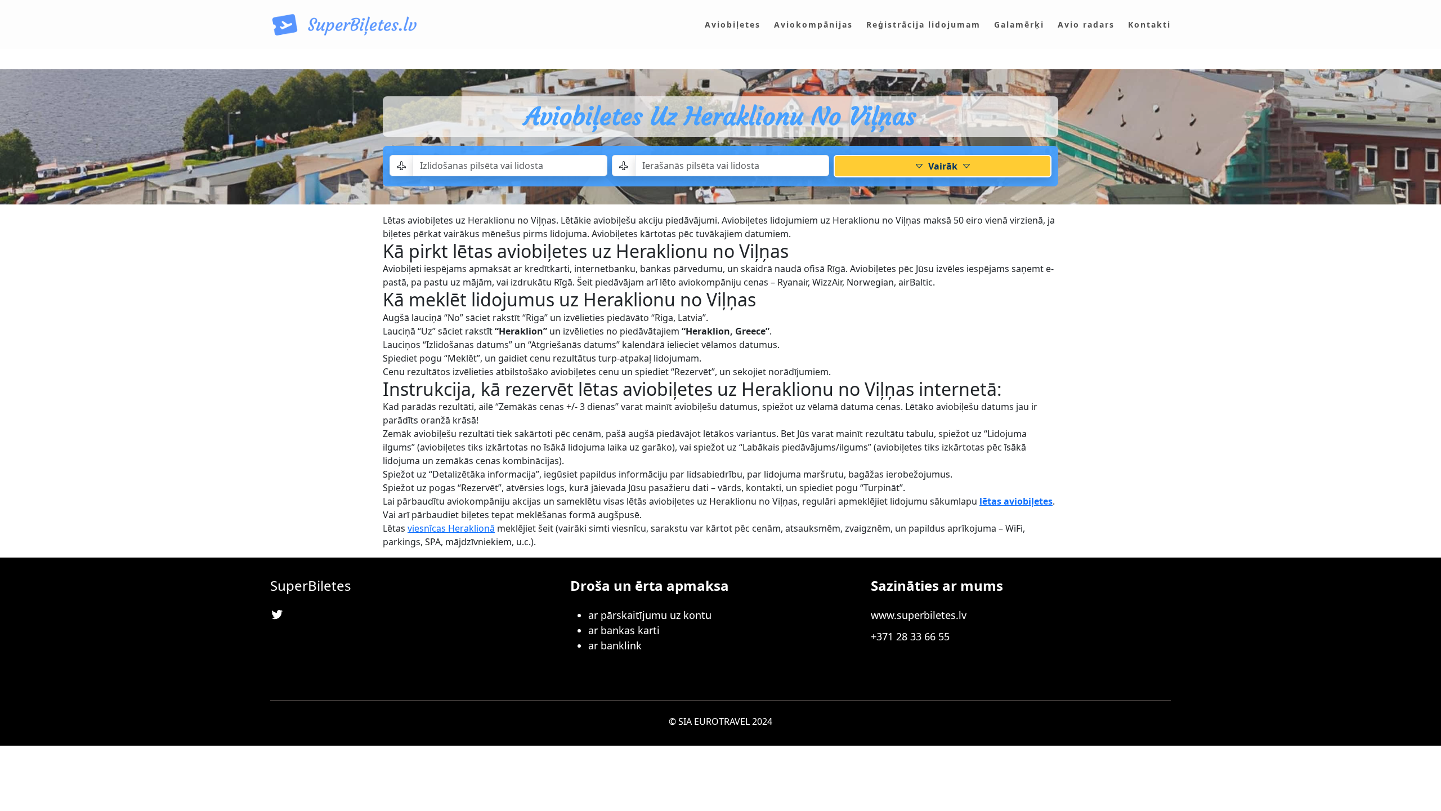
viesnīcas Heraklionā (451, 528)
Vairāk (943, 166)
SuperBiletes (310, 585)
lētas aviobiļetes (1016, 501)
